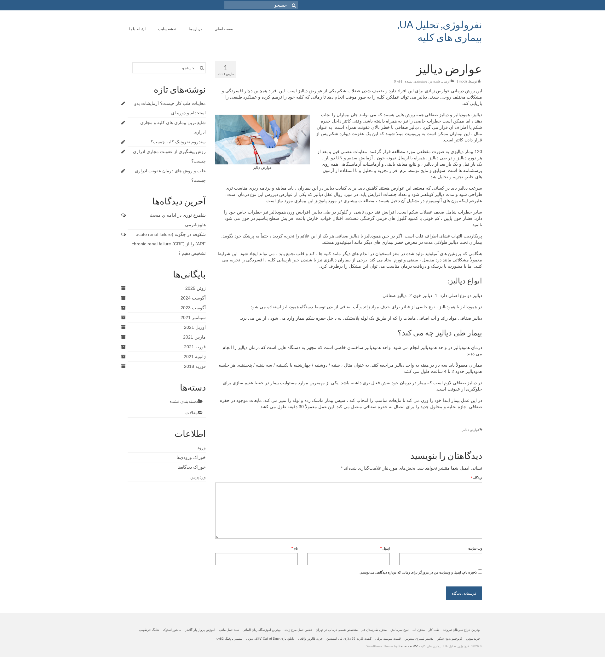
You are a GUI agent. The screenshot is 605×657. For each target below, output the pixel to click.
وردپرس (198, 476)
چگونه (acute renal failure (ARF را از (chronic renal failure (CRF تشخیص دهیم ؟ (169, 244)
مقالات (191, 412)
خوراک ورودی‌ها (191, 457)
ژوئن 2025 (195, 288)
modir (463, 81)
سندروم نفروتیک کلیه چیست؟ (178, 141)
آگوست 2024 (193, 297)
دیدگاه (476, 478)
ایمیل (385, 548)
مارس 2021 (194, 337)
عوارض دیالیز (471, 429)
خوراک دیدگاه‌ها (191, 467)
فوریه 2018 (195, 366)
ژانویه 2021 (195, 356)
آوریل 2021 (195, 327)
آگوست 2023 (193, 307)
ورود (201, 447)
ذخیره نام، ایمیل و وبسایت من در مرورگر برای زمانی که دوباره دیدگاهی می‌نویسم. (418, 572)
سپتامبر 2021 (193, 317)
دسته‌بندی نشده (416, 81)
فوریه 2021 (195, 346)
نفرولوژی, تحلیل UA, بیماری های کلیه (439, 30)
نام (294, 548)
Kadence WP (408, 646)
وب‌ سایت (475, 548)
